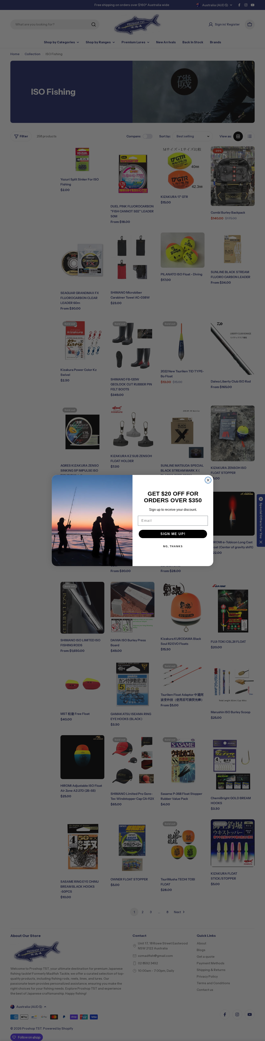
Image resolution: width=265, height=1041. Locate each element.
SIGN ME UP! (173, 534)
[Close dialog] (208, 480)
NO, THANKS (173, 546)
